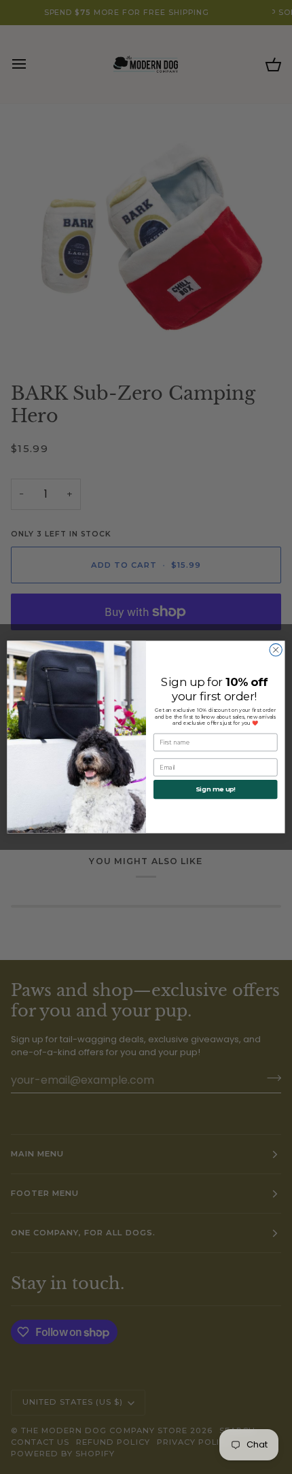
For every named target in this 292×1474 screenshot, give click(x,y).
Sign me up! (216, 789)
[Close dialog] (276, 650)
